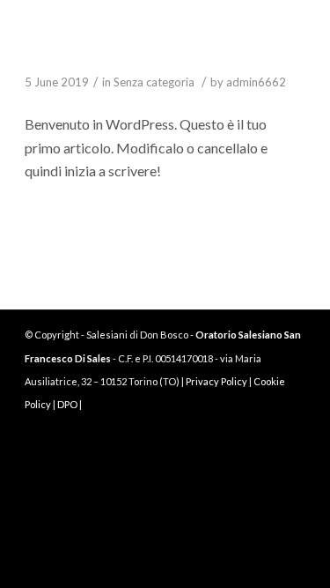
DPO (67, 404)
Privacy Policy (216, 381)
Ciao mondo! (78, 56)
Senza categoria (154, 82)
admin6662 (256, 82)
